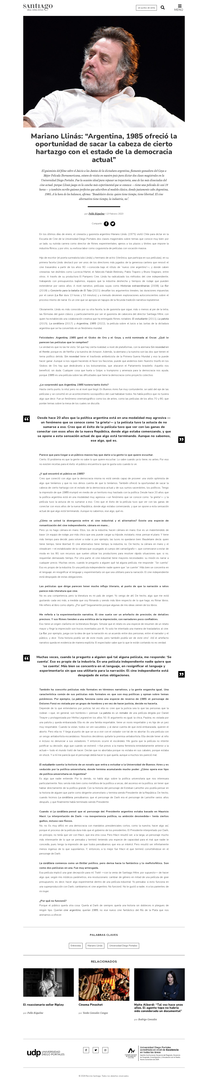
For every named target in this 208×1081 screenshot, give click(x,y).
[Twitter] (96, 1050)
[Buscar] (163, 8)
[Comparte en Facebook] (106, 223)
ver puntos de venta (146, 7)
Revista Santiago (37, 7)
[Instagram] (105, 1050)
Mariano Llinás (95, 945)
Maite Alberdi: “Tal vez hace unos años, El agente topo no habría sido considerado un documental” (158, 1008)
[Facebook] (86, 1050)
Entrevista (76, 945)
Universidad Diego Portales (123, 945)
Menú (178, 10)
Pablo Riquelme (96, 213)
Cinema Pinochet (91, 1005)
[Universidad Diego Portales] (45, 1052)
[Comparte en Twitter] (112, 223)
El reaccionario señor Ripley (43, 1005)
